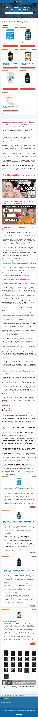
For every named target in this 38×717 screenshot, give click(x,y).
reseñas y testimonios (12, 263)
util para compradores (19, 451)
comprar (3, 263)
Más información (16, 711)
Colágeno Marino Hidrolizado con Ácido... (26, 86)
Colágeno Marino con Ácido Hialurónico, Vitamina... (25, 43)
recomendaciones (28, 356)
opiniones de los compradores (14, 412)
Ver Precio (10, 46)
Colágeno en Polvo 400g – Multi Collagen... (9, 86)
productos (13, 307)
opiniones (10, 21)
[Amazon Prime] (16, 66)
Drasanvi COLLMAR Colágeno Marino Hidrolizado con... (10, 64)
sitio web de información (9, 451)
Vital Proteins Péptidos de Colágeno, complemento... (10, 43)
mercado (27, 283)
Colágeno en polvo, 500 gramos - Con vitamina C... (10, 107)
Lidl (20, 21)
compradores (10, 132)
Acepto (19, 714)
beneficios (31, 126)
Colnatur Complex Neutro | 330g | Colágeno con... (26, 64)
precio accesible (5, 168)
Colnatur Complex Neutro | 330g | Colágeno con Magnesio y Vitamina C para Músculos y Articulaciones (18, 621)
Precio (29, 21)
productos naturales (31, 156)
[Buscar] (31, 13)
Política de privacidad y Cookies (6, 702)
